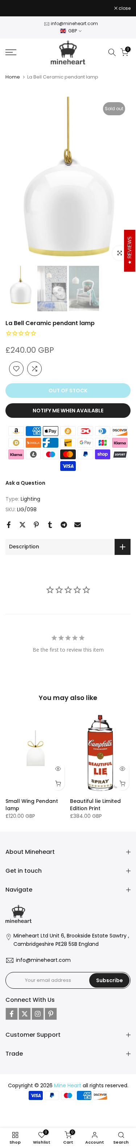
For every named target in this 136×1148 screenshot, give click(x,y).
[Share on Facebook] (8, 524)
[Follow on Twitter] (24, 1014)
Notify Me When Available (68, 410)
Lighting (30, 499)
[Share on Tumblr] (50, 524)
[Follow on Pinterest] (51, 1014)
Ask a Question (25, 483)
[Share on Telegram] (64, 524)
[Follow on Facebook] (11, 1014)
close (124, 8)
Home (12, 77)
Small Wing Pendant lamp (31, 804)
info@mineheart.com (74, 23)
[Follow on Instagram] (38, 1014)
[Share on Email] (77, 524)
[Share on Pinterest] (36, 524)
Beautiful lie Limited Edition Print (95, 804)
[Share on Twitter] (22, 524)
